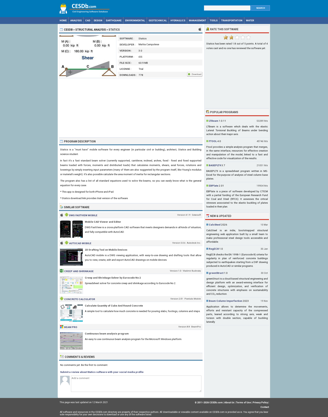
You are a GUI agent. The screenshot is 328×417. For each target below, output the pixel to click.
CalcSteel (215, 224)
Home (63, 20)
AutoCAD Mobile (80, 243)
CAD (87, 20)
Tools (214, 20)
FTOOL (213, 141)
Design (98, 20)
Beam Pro (70, 327)
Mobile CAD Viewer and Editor (103, 221)
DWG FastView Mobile (83, 215)
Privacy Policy (260, 402)
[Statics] (87, 76)
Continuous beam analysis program (107, 333)
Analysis (76, 20)
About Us (229, 402)
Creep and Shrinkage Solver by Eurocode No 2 (113, 277)
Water (250, 20)
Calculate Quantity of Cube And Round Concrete (114, 305)
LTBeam (213, 120)
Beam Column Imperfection (225, 300)
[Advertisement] (131, 108)
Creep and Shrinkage (79, 271)
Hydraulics (177, 20)
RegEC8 (214, 248)
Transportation (231, 20)
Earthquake (113, 20)
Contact (264, 407)
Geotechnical (158, 20)
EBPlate (213, 185)
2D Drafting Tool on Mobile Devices (106, 249)
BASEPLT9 (215, 165)
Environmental (135, 20)
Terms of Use (243, 402)
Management (197, 20)
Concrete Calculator (79, 299)
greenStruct (216, 272)
